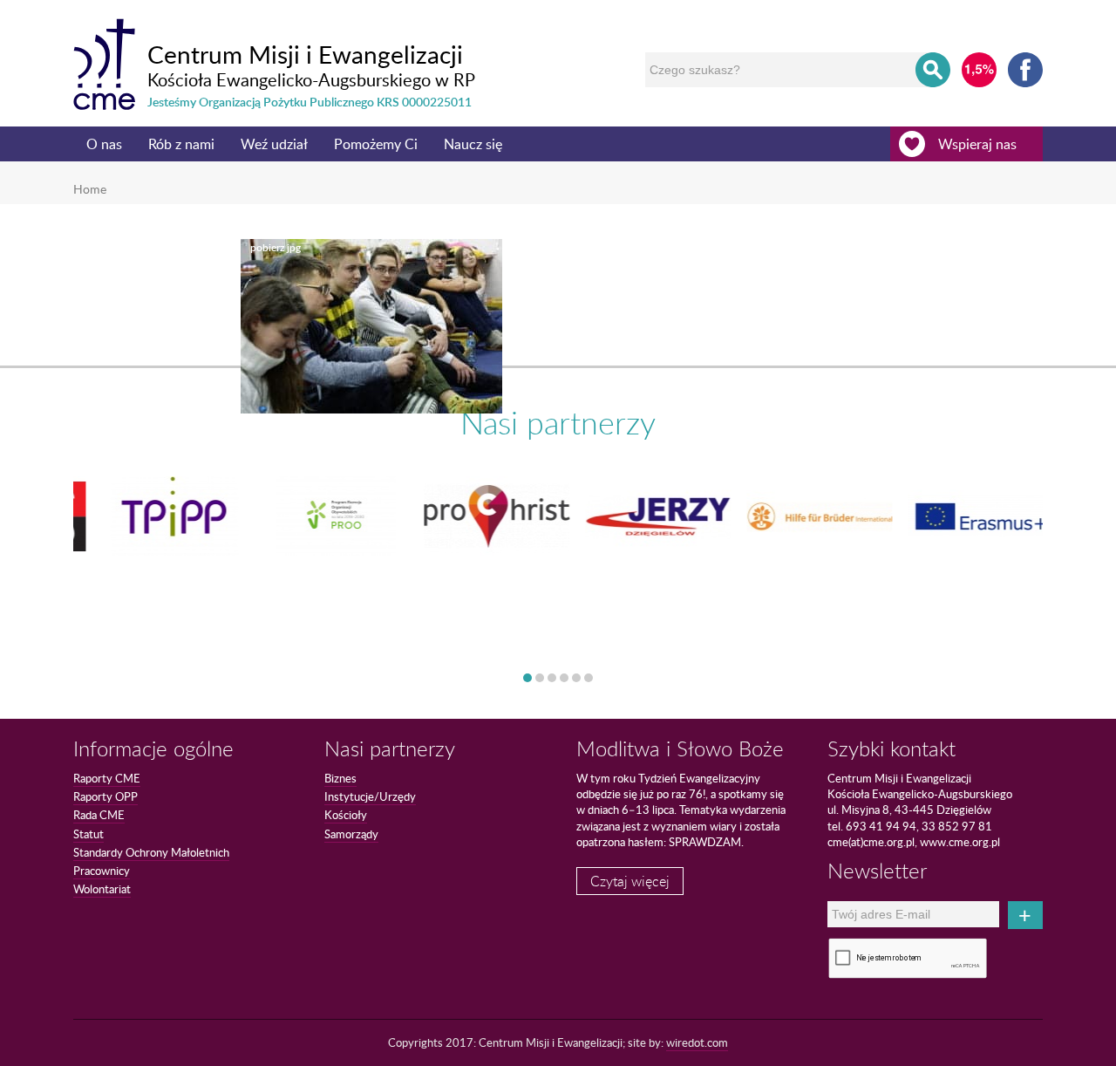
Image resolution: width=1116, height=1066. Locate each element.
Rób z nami (181, 144)
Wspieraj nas (977, 144)
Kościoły (345, 815)
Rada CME (99, 815)
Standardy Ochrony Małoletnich (151, 852)
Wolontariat (102, 889)
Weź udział (274, 144)
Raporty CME (106, 778)
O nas (104, 144)
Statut (88, 834)
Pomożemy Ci (376, 144)
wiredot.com (697, 1042)
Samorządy (351, 834)
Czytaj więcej (630, 881)
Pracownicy (101, 870)
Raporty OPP (105, 796)
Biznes (340, 778)
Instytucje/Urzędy (370, 796)
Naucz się (473, 144)
